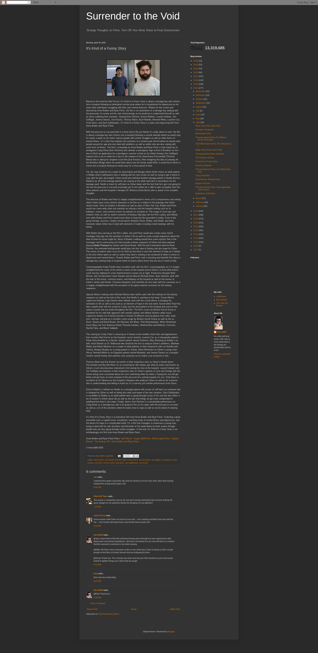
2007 (196, 250)
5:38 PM (97, 597)
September (201, 103)
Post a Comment (97, 603)
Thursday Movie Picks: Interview (209, 154)
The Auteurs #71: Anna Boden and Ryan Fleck (117, 441)
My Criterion (221, 300)
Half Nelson (126, 438)
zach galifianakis (131, 463)
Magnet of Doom (202, 183)
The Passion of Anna (204, 158)
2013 (196, 230)
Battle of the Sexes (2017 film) (208, 150)
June (198, 114)
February (200, 202)
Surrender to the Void (133, 16)
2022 (196, 76)
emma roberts (132, 460)
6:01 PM (97, 564)
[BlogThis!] (128, 456)
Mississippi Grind (160, 438)
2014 (196, 226)
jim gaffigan (156, 460)
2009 (196, 246)
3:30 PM (97, 526)
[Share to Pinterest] (137, 456)
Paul (96, 573)
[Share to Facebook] (134, 456)
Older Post (175, 609)
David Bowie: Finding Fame (207, 179)
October (199, 99)
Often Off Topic (100, 496)
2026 (196, 61)
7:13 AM (97, 507)
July (198, 111)
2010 (196, 242)
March (199, 198)
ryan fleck (99, 463)
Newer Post (92, 609)
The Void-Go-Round (222, 304)
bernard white (120, 460)
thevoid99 (98, 535)
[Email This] (124, 456)
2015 (196, 223)
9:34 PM (97, 487)
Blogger (171, 631)
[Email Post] (119, 456)
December (201, 91)
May (198, 118)
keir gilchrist (166, 460)
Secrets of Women (203, 165)
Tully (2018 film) (202, 175)
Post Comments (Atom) (108, 614)
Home (134, 609)
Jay (95, 477)
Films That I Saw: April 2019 (207, 126)
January (200, 206)
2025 (196, 65)
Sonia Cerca (99, 515)
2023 (196, 72)
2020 (196, 84)
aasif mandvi (99, 460)
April (198, 122)
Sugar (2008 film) (142, 438)
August (199, 107)
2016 (196, 219)
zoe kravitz (143, 463)
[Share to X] (131, 456)
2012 (196, 234)
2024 (196, 68)
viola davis (119, 463)
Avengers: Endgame (204, 130)
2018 (196, 211)
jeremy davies (145, 460)
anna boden (109, 460)
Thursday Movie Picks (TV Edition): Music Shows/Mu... (211, 138)
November (201, 95)
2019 (196, 88)
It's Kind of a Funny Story (206, 161)
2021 (196, 80)
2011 (196, 238)
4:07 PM (97, 581)
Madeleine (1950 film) (205, 193)
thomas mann (109, 463)
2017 (196, 215)
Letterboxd (221, 296)
